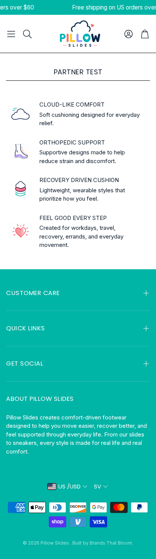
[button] (11, 33)
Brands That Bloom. (111, 543)
